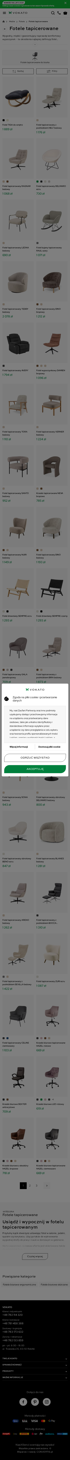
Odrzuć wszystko (35, 758)
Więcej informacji (19, 746)
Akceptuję (35, 769)
